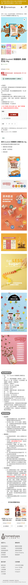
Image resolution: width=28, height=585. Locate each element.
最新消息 (3, 565)
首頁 (2, 14)
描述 (3, 138)
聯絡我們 (17, 554)
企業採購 (3, 569)
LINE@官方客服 (19, 565)
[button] (6, 118)
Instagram (17, 571)
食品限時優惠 (11, 14)
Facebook (17, 569)
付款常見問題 (18, 548)
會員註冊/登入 (4, 546)
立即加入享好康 (18, 3)
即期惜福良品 (19, 14)
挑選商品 (4, 75)
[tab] (3, 138)
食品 (6, 14)
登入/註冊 (21, 7)
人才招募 (3, 573)
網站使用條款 (5, 580)
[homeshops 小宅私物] (9, 7)
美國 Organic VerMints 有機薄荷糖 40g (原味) (21, 520)
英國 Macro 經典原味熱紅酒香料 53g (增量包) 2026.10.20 (7, 520)
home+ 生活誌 (18, 567)
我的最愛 (3, 552)
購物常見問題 (18, 546)
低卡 (10, 132)
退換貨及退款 (18, 550)
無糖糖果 (14, 132)
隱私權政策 (11, 580)
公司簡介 (3, 567)
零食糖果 (5, 130)
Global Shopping (19, 552)
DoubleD (5, 64)
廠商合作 (3, 571)
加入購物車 (13, 114)
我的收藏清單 (4, 557)
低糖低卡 (6, 128)
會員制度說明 (4, 550)
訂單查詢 (3, 554)
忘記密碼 (3, 548)
